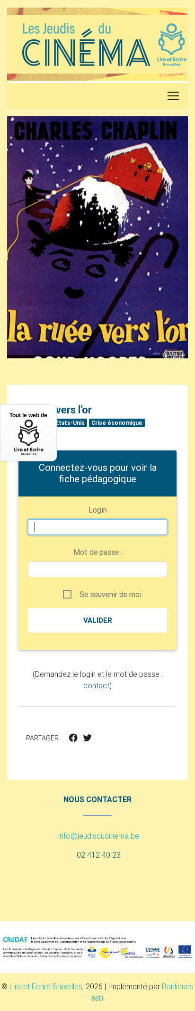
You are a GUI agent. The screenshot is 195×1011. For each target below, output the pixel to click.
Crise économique (116, 422)
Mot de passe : (97, 552)
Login (98, 510)
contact (96, 685)
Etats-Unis (70, 422)
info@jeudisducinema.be (98, 836)
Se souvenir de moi (111, 594)
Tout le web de (28, 415)
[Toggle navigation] (173, 96)
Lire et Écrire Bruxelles (45, 986)
